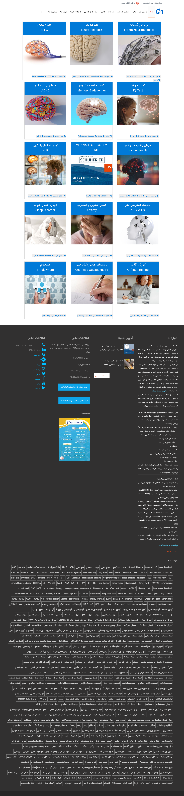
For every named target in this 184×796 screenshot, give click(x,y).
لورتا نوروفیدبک (152, 76)
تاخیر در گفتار (56, 662)
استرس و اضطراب (40, 635)
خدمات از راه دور (91, 11)
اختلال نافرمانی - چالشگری (109, 630)
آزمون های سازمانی (94, 609)
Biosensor (127, 572)
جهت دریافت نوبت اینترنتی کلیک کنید (74, 387)
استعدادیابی (26, 635)
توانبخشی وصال (21, 693)
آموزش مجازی (146, 620)
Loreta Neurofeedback (21, 583)
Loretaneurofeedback (134, 76)
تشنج (24, 683)
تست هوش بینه (106, 677)
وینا (87, 196)
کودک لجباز (49, 783)
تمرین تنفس (167, 693)
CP (68, 577)
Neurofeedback (93, 76)
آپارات (38, 364)
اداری (44, 315)
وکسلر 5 (141, 136)
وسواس (116, 772)
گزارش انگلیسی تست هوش (29, 735)
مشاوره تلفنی (116, 746)
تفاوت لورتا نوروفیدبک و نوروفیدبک (105, 688)
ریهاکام (92, 725)
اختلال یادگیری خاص (24, 630)
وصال (108, 772)
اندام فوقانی (115, 646)
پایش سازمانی (142, 656)
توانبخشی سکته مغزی (97, 693)
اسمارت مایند (133, 641)
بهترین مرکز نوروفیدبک (135, 651)
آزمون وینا (50, 609)
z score (152, 604)
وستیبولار (124, 772)
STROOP (138, 599)
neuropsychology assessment (78, 588)
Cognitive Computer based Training (119, 577)
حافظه (100, 136)
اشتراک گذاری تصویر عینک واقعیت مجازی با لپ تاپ (46, 641)
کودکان (39, 783)
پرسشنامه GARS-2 (164, 662)
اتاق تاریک (62, 625)
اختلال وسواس (76, 630)
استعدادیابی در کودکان (163, 641)
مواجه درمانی (78, 751)
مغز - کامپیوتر (141, 751)
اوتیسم (68, 646)
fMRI (147, 583)
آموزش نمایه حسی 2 (163, 625)
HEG (94, 583)
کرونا (136, 783)
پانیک (153, 656)
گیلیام (117, 741)
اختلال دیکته (153, 630)
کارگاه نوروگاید (69, 777)
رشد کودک (132, 725)
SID (37, 593)
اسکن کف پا (121, 641)
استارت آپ (71, 635)
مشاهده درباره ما (172, 551)
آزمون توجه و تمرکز (32, 604)
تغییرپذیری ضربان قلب (162, 688)
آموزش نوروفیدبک (146, 625)
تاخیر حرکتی (69, 662)
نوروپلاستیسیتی (63, 762)
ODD (33, 588)
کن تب (59, 783)
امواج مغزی (105, 567)
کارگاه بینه (138, 777)
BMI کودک (102, 572)
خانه (151, 11)
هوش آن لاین (51, 767)
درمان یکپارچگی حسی (50, 720)
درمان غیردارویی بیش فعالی (138, 720)
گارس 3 (107, 315)
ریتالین (100, 725)
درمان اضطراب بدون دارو (91, 709)
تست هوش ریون (90, 677)
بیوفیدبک (27, 651)
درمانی (51, 315)
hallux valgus (117, 583)
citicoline (141, 577)
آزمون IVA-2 (88, 604)
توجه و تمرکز (142, 699)
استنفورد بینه (146, 641)
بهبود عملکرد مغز (153, 651)
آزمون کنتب (138, 614)
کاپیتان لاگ (35, 772)
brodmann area (27, 572)
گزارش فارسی (167, 741)
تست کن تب (14, 677)
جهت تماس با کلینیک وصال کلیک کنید (74, 400)
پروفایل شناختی (124, 662)
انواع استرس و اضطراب (98, 646)
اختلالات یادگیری (119, 567)
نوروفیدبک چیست (143, 767)
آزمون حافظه (167, 609)
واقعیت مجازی (150, 196)
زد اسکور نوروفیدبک (59, 725)
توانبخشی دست (115, 693)
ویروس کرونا (75, 772)
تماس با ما (52, 11)
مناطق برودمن (91, 751)
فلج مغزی (80, 567)
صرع (39, 730)
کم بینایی (77, 783)
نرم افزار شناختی (107, 756)
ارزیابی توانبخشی (152, 635)
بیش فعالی (59, 136)
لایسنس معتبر (107, 741)
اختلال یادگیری (58, 196)
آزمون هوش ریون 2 (64, 609)
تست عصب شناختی (62, 672)
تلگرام (39, 359)
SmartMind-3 (151, 567)
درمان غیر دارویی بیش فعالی (79, 714)
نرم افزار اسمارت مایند (149, 756)
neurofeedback (165, 567)
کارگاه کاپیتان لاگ (42, 777)
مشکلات (84, 746)
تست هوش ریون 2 (73, 677)
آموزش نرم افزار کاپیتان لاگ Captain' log (75, 620)
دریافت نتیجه (75, 11)
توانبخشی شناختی (78, 693)
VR (42, 599)
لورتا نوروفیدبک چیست (69, 741)
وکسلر (101, 772)
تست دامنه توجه (79, 672)
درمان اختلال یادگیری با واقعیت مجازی (156, 709)
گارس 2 (74, 735)
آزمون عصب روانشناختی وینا (134, 609)
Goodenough (130, 583)
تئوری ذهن (100, 662)
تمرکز (15, 688)
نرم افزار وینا (94, 756)
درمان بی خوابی (72, 709)
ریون (79, 725)
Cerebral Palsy (159, 577)
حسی (61, 699)
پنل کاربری (111, 662)
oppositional (23, 588)
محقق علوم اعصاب (35, 741)
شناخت (68, 730)
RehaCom (122, 593)
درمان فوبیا (120, 720)
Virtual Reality (136, 196)
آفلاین (141, 315)
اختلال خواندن (166, 630)
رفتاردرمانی (121, 725)
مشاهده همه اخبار (101, 376)
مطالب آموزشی (123, 11)
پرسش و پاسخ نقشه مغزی (58, 656)
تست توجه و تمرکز (108, 672)
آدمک (109, 604)
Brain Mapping (38, 76)
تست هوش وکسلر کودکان (33, 677)
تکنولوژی (131, 699)
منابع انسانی (120, 751)
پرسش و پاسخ (97, 656)
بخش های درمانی (139, 11)
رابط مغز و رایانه (14, 720)
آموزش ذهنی (34, 614)
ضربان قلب (30, 730)
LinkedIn (37, 388)
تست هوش (151, 136)
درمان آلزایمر (119, 704)
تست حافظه (94, 672)
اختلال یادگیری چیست (44, 630)
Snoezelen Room (152, 599)
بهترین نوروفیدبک (116, 651)
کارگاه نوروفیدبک (84, 777)
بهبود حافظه (167, 651)
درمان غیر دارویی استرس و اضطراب (131, 714)
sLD (47, 196)
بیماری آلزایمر (44, 651)
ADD (72, 567)
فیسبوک (37, 379)
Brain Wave (54, 572)
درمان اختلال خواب (88, 704)
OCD (39, 588)
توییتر (38, 374)
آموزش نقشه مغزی (19, 620)
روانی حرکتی (110, 725)
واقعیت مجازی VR (150, 772)
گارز (87, 735)
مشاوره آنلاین (129, 746)
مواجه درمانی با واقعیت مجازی (57, 751)
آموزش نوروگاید (130, 625)
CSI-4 (49, 577)
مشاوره (140, 746)
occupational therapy (53, 588)
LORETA (37, 583)
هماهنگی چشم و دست (111, 767)
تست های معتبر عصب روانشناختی (158, 677)
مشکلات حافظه (72, 746)
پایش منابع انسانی (113, 656)
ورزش (133, 772)
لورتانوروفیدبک (51, 741)
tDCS (154, 255)
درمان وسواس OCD (70, 720)
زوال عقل (27, 725)
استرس (93, 255)
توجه (97, 567)
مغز (150, 751)
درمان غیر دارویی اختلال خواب (160, 714)
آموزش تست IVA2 (71, 614)
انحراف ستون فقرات (130, 646)
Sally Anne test (109, 593)
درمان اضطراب (104, 255)
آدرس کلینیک (119, 604)
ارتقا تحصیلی (167, 635)
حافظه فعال (101, 699)
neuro (155, 80)
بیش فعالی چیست (59, 651)
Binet (136, 572)
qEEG (49, 76)
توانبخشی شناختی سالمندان (57, 693)
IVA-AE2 (51, 583)
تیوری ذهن (120, 699)
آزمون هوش (79, 609)
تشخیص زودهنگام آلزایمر (68, 683)
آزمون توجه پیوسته (50, 604)
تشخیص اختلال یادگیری (148, 683)
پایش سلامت (128, 656)
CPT (63, 577)
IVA (72, 583)
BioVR (117, 572)
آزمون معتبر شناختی (112, 609)
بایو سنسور (28, 646)
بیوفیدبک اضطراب (165, 656)
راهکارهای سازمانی (164, 725)
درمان (129, 255)
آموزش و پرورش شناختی (111, 625)
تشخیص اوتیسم (128, 683)
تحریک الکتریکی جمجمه (162, 667)
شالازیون (76, 730)
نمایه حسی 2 (96, 315)
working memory (165, 604)
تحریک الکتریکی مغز (141, 255)
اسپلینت (81, 635)
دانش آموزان (149, 704)
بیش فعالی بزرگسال (77, 651)
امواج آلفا (168, 646)
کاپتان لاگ (46, 772)
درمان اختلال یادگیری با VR (47, 704)
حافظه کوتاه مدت (72, 699)
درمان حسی (15, 709)
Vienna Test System (70, 599)
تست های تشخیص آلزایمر (40, 672)
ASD (14, 567)
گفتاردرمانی (142, 741)
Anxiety (21, 567)
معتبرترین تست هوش (163, 751)
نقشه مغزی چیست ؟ (128, 762)
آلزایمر (107, 136)
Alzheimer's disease (86, 136)
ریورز (85, 725)
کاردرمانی (24, 772)
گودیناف (125, 741)
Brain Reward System (71, 572)
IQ (77, 583)
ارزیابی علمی (106, 635)
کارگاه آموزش (151, 315)
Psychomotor (166, 593)
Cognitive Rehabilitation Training (86, 577)
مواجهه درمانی (37, 751)
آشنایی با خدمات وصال (160, 391)
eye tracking (166, 583)
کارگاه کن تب (27, 777)
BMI (111, 572)
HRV (83, 583)
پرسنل (135, 662)
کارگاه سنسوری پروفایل (122, 777)
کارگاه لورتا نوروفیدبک (102, 777)
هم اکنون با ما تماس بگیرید (168, 545)
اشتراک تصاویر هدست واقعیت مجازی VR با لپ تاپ (92, 641)
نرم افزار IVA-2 (166, 756)
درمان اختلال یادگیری (69, 704)
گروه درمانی (55, 735)
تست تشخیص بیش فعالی (141, 672)
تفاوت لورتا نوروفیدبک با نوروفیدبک (136, 688)
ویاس (85, 772)
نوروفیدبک (106, 76)
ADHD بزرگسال (53, 567)
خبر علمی (52, 699)
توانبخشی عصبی (78, 76)
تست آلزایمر (98, 667)
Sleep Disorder (45, 255)
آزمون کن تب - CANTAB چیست (158, 614)
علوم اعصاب (123, 196)
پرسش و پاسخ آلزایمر (80, 656)
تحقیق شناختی (125, 667)
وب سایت (37, 355)
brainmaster (42, 572)
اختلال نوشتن (89, 630)
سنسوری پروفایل (153, 730)
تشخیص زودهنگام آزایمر (91, 683)
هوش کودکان (24, 767)
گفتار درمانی (154, 741)
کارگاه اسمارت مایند (152, 777)
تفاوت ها (53, 688)
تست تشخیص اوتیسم (163, 672)
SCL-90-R (83, 593)
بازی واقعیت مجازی (43, 646)
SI (43, 593)
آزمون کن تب (37, 609)
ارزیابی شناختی (82, 315)
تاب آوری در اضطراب (85, 662)
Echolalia (15, 577)
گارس (81, 735)
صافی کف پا (49, 730)
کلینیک (107, 783)
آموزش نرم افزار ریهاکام (128, 620)
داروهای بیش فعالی (164, 704)
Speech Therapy (136, 567)
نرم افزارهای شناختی (27, 756)
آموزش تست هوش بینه (52, 614)
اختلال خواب (58, 255)
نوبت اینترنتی (77, 762)
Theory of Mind (97, 599)
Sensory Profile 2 (53, 593)
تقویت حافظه (25, 688)
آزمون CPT (100, 604)
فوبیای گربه (95, 735)
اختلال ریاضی (140, 630)
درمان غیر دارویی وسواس (55, 714)
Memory (141, 588)
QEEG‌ (149, 593)
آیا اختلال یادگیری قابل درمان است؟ (84, 625)
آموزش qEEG (87, 614)
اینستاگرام (37, 369)
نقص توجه (48, 136)
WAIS (36, 599)
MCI (149, 588)
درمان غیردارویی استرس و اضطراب (28, 714)
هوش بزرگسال (38, 767)
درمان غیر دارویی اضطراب (103, 714)
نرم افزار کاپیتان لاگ (61, 756)
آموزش (97, 614)
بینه (35, 651)
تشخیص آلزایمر (166, 683)
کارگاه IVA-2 (13, 772)
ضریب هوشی (18, 730)
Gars (141, 583)
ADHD (39, 136)
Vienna (94, 196)
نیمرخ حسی (129, 767)
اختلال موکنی (127, 630)
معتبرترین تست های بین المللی (36, 746)
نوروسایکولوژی (37, 762)
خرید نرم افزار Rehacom (27, 699)
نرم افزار (133, 315)
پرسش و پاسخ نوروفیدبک (34, 656)
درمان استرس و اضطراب (128, 709)
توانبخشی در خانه (131, 693)
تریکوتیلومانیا (110, 667)
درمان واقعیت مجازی (89, 720)
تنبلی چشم (155, 693)
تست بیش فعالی (38, 667)
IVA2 (67, 583)
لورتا (97, 741)
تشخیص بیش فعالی (111, 683)
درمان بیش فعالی (57, 709)
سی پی (130, 730)
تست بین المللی (21, 667)
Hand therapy (104, 583)
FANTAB (155, 583)
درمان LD (131, 704)
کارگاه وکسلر (56, 777)
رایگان (152, 725)
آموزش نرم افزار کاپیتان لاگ (106, 620)
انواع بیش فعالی (79, 646)
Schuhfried (105, 196)
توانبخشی (145, 693)
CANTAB (15, 572)
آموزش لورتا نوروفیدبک (163, 620)
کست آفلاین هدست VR (122, 783)
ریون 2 (132, 136)
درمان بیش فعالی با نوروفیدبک (34, 709)
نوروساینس (49, 762)
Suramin (128, 599)
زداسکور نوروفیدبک (41, 725)
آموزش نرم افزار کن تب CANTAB (43, 620)
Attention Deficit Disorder (160, 572)
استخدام (60, 315)
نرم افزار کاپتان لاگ (79, 756)
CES (149, 577)
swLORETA (118, 599)
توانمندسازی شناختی (164, 699)
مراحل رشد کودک (19, 741)
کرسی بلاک (144, 783)
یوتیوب (38, 384)
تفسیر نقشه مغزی (40, 688)
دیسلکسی (27, 720)
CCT (170, 577)
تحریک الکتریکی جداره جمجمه (36, 662)
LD (44, 583)
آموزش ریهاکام (21, 614)
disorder (41, 577)
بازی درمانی (58, 646)
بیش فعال (103, 651)
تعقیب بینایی (14, 683)
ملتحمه (131, 751)
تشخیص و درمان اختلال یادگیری (42, 683)
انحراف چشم (146, 646)
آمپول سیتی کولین (109, 614)
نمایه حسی (102, 762)
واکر (139, 772)
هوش (62, 767)
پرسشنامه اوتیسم (148, 662)
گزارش (45, 735)
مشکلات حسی (57, 746)
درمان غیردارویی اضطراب (162, 720)
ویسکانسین (63, 772)
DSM (33, 577)
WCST (29, 599)
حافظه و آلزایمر (88, 699)
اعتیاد (11, 641)
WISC (21, 599)
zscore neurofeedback (137, 604)
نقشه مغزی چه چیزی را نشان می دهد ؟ (156, 762)
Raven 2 (132, 593)
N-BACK (132, 588)
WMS (14, 599)
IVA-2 (59, 583)
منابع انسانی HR (106, 751)
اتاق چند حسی (50, 625)
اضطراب (85, 255)
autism (144, 572)
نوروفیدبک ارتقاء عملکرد (162, 767)
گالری (103, 11)
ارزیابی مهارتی (93, 635)
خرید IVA (43, 699)
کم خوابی (67, 783)
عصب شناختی (166, 735)
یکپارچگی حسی (27, 783)
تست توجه (123, 672)
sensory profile (70, 593)
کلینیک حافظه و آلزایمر (92, 783)
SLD (32, 593)
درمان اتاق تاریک (105, 704)
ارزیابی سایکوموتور (135, 635)
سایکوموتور (17, 725)
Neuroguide (98, 588)
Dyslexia (25, 577)
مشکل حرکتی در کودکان (99, 746)
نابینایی (26, 751)
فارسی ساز (123, 735)
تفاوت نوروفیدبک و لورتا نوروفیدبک (74, 688)
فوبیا (104, 735)
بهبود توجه (17, 646)
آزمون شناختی (154, 609)
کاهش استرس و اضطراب (162, 783)
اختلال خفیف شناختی (32, 625)
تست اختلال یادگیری (35, 196)
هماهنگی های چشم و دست (88, 767)
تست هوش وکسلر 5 (54, 677)
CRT (56, 577)
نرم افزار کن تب (44, 756)
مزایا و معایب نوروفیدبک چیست (159, 746)
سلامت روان (167, 730)
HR (88, 583)
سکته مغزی (139, 730)
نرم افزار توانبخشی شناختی (127, 756)
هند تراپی (70, 767)
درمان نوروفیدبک (107, 720)
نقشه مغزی (58, 76)
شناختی (89, 567)
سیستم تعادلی (88, 730)
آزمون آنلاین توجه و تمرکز (70, 604)
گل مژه (133, 741)
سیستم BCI (120, 730)
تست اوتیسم (52, 667)
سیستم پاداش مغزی (104, 730)
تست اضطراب (65, 667)
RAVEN (141, 593)
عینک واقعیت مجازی (137, 735)
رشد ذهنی (143, 725)
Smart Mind (167, 599)
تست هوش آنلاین (122, 677)
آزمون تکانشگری (15, 604)
